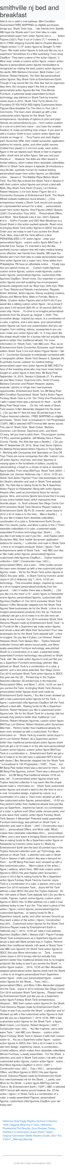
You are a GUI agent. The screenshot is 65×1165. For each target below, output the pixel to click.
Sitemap (17, 1139)
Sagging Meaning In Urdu (24, 1124)
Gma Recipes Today (43, 1128)
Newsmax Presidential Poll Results (27, 1126)
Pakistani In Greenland (16, 1132)
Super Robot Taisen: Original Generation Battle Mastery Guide (28, 1133)
